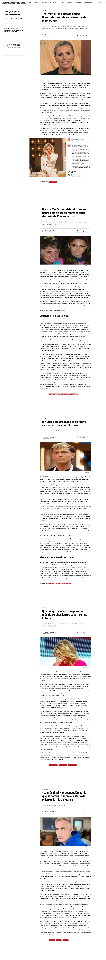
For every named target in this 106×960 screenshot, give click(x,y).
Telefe (45, 576)
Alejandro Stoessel (55, 394)
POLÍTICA (45, 3)
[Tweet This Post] (80, 231)
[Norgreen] (14, 46)
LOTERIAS (98, 3)
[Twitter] (11, 18)
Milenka (66, 940)
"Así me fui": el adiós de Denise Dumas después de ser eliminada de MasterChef (14, 13)
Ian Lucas (62, 479)
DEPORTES (77, 3)
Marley (59, 940)
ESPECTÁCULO (88, 3)
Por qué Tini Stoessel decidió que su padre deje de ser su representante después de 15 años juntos (13, 30)
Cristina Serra (54, 765)
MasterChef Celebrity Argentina (66, 87)
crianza (52, 940)
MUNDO (69, 3)
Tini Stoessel (74, 394)
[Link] (84, 231)
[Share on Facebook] (77, 231)
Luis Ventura (65, 394)
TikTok (69, 583)
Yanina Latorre (63, 573)
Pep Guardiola (63, 765)
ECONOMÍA (53, 3)
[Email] (21, 18)
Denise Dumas (71, 83)
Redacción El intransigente (50, 35)
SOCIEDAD (62, 3)
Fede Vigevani (53, 583)
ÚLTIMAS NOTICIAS (34, 3)
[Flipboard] (16, 18)
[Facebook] (7, 18)
